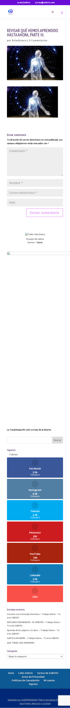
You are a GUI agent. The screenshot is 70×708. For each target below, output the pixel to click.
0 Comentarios (38, 40)
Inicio (11, 673)
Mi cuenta (49, 680)
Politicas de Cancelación (25, 680)
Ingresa (33, 684)
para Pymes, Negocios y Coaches (35, 703)
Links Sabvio (25, 673)
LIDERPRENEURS (29, 700)
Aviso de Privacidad (33, 676)
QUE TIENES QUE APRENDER (20, 643)
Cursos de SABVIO (47, 673)
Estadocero (19, 40)
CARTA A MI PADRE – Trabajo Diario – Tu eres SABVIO (33, 638)
